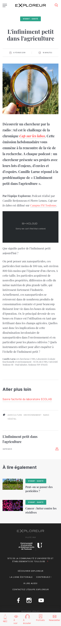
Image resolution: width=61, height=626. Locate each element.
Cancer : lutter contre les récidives (40, 510)
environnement (33, 415)
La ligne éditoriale (21, 577)
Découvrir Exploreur (30, 571)
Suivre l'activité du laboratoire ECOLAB (27, 399)
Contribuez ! (43, 577)
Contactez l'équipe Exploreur (30, 589)
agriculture (15, 415)
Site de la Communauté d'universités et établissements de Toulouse (30, 559)
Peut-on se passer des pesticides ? (39, 489)
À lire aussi (30, 583)
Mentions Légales (30, 611)
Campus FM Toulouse (43, 205)
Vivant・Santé (30, 19)
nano (46, 415)
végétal (12, 419)
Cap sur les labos (32, 136)
